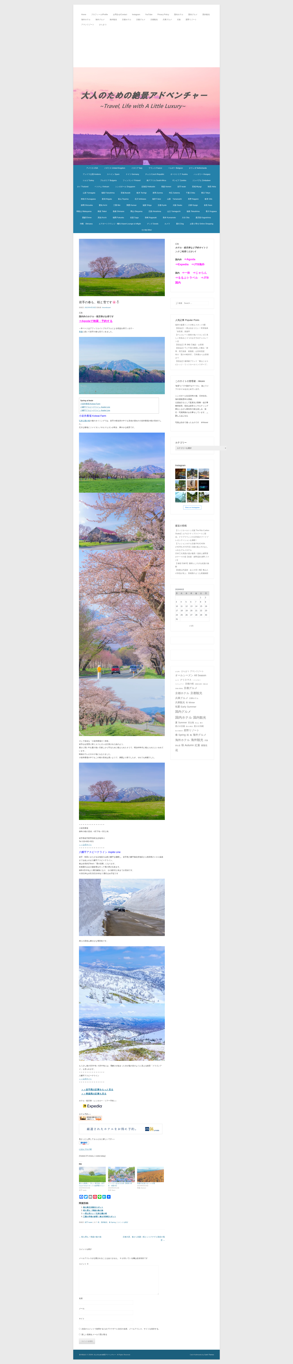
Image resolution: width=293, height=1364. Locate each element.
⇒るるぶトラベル (186, 277)
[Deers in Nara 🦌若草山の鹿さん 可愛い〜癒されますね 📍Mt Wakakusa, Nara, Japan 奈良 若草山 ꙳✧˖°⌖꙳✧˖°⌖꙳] (180, 485)
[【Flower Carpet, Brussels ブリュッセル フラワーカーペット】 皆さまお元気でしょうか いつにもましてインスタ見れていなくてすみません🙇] (204, 474)
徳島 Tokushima (193, 211)
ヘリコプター (197, 680)
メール (81, 1309)
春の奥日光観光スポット (93, 1207)
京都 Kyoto (162, 205)
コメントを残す (122, 1222)
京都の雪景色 (179, 688)
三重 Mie (116, 205)
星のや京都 (180, 726)
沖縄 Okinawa (86, 224)
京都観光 (154, 20)
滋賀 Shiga (147, 205)
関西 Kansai (131, 205)
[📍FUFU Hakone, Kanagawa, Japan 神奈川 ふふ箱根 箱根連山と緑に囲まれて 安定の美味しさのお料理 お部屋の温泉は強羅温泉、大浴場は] (204, 497)
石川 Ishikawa (140, 199)
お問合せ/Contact (120, 14)
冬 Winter (190, 702)
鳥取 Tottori (102, 211)
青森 (81, 332)
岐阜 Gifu (208, 199)
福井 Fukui (156, 199)
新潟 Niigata (107, 199)
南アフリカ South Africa (156, 180)
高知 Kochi (102, 218)
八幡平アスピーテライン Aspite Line (95, 407)
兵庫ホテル (193, 698)
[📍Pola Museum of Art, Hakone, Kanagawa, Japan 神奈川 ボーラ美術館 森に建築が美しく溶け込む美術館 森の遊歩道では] (180, 497)
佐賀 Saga (134, 218)
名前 (81, 1298)
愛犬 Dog (180, 224)
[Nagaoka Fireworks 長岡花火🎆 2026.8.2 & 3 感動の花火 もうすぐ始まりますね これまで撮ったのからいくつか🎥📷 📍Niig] (204, 485)
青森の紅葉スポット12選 (146, 1183)
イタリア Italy (136, 168)
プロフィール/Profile (99, 14)
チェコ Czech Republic (154, 174)
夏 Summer (181, 722)
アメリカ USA (92, 168)
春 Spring (112, 1222)
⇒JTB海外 (198, 264)
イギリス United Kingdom (114, 168)
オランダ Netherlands (198, 168)
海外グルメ (100, 20)
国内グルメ (192, 14)
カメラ (167, 224)
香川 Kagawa (211, 211)
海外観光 (113, 20)
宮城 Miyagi (197, 187)
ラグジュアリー (179, 684)
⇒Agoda (189, 259)
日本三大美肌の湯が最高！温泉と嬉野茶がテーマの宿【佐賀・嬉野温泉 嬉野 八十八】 (192, 556)
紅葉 (197, 745)
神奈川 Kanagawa (88, 199)
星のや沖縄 (199, 726)
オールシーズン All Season (190, 675)
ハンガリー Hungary (202, 174)
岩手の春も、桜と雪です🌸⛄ (99, 302)
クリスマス (185, 680)
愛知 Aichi (103, 205)
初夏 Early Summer (185, 706)
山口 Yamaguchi (173, 211)
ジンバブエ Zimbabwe (201, 180)
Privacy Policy (163, 14)
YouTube (148, 14)
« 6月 (191, 626)
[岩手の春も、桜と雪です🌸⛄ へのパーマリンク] (122, 267)
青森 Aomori (166, 187)
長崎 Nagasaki (151, 218)
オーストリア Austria (179, 174)
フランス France (155, 168)
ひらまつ (102, 25)
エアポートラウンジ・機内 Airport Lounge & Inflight (120, 224)
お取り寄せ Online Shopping (201, 224)
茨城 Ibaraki (125, 193)
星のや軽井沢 (179, 730)
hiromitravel (106, 307)
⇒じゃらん (200, 272)
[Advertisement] (146, 44)
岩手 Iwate (181, 187)
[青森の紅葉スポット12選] (150, 1174)
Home (83, 14)
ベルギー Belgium (175, 168)
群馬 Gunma (158, 193)
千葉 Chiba (190, 193)
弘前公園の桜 (84, 421)
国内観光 (206, 14)
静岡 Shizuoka (87, 205)
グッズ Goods (152, 224)
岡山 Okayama (136, 211)
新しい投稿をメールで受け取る (94, 1334)
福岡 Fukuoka (118, 218)
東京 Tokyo (205, 193)
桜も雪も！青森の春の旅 (93, 1210)
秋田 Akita (212, 187)
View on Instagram (192, 507)
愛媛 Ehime (87, 218)
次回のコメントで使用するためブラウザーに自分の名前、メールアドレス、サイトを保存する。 (120, 1329)
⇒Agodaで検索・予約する (96, 320)
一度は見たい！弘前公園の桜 (95, 1213)
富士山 (197, 723)
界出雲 (177, 745)
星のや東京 (189, 726)
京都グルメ (140, 20)
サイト (81, 1319)
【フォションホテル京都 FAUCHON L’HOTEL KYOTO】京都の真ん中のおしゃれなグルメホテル (191, 547)
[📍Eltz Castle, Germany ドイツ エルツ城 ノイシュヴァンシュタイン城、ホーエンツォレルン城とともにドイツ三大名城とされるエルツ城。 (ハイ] (192, 474)
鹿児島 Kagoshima (203, 218)
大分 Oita (185, 218)
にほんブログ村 (85, 1149)
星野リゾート (191, 20)
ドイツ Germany (132, 174)
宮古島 (191, 722)
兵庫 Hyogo (193, 205)
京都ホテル (126, 20)
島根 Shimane (118, 211)
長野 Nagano (193, 199)
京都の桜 (189, 684)
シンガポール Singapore (125, 187)
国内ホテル (178, 14)
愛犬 (201, 723)
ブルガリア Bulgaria (108, 180)
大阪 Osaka (177, 205)
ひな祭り (177, 671)
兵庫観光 (180, 702)
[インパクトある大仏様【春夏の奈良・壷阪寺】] (121, 1174)
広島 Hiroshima (155, 211)
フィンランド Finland (131, 180)
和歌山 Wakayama (83, 211)
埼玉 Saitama (174, 193)
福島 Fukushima (108, 193)
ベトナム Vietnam (102, 187)
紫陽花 (204, 745)
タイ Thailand (82, 187)
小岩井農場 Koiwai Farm (90, 404)
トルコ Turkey (88, 180)
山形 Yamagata (89, 193)
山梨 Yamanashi (174, 199)
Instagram (136, 14)
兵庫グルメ (167, 20)
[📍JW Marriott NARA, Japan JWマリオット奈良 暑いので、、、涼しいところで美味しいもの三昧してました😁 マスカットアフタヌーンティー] (192, 485)
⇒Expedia (182, 264)
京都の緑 (205, 684)
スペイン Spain (113, 174)
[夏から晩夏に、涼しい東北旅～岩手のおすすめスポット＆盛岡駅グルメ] (92, 1174)
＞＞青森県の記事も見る (93, 1093)
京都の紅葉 (198, 684)
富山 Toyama (123, 199)
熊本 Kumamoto (169, 218)
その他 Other (146, 230)
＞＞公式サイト (85, 845)
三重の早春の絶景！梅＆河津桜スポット (99, 1217)
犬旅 (179, 20)
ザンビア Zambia (179, 180)
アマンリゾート (87, 25)
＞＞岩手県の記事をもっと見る (97, 1089)
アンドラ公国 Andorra (92, 174)
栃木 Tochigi (141, 193)
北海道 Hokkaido (148, 187)
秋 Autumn (187, 745)
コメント (84, 1264)
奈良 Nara (208, 205)
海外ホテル (85, 20)
